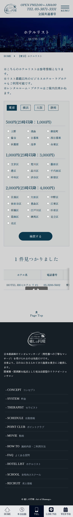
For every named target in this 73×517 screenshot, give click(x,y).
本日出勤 (21, 514)
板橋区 (15, 210)
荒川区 (35, 164)
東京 (12, 107)
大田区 (35, 197)
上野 (13, 131)
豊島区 (35, 203)
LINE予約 (51, 514)
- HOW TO (26, 446)
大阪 (39, 107)
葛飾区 (15, 216)
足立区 (54, 216)
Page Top (36, 315)
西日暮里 (56, 137)
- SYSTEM (16, 398)
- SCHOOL (23, 474)
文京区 (15, 164)
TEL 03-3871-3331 (41, 8)
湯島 (33, 131)
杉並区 (54, 210)
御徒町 (54, 131)
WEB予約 (66, 514)
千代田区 (56, 170)
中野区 (54, 197)
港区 (13, 170)
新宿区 (54, 177)
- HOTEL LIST (23, 463)
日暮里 (35, 137)
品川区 (35, 170)
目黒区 (15, 197)
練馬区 (35, 216)
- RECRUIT (19, 483)
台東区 (54, 144)
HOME (7, 514)
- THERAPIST (22, 407)
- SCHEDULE (20, 418)
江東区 (54, 203)
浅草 (33, 144)
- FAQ (18, 455)
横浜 (26, 107)
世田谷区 (16, 203)
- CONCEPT (20, 389)
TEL (36, 514)
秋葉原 (15, 144)
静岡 (53, 107)
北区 (13, 223)
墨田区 (54, 164)
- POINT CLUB (25, 426)
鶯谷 (13, 137)
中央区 (15, 177)
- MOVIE (15, 435)
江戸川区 (36, 210)
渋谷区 (35, 177)
